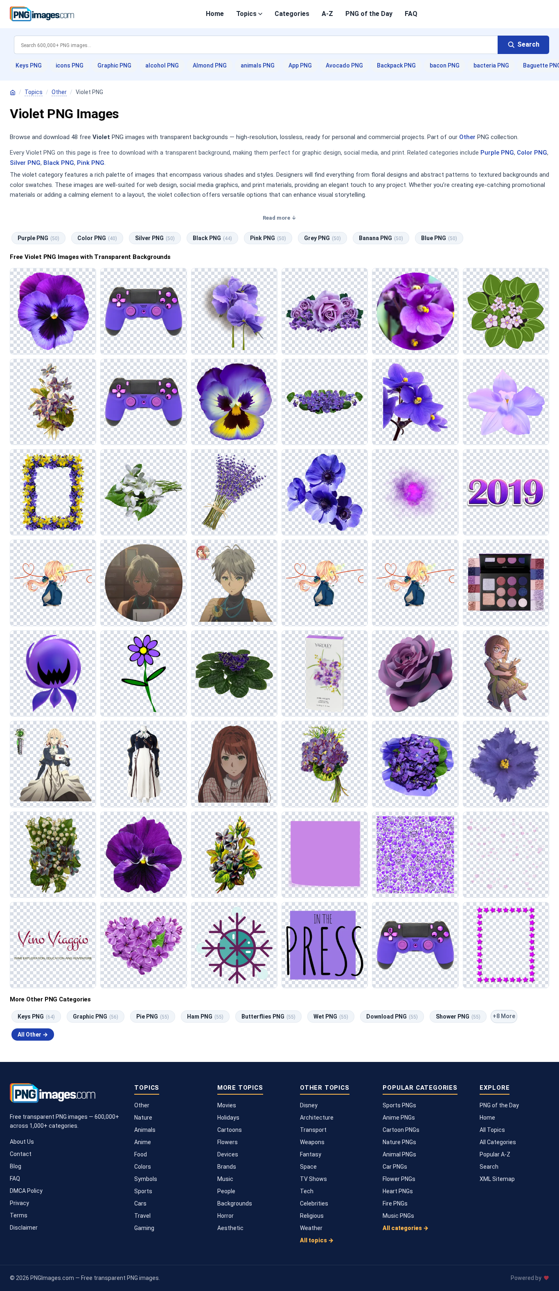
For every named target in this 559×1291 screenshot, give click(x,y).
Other (59, 92)
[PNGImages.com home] (42, 14)
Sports (143, 1191)
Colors (142, 1166)
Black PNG (58, 162)
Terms (18, 1215)
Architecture (317, 1117)
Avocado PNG (344, 65)
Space (308, 1166)
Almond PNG (210, 65)
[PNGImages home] (13, 92)
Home (215, 14)
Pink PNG (90, 162)
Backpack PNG (396, 65)
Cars (140, 1203)
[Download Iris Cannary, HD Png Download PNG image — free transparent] (234, 583)
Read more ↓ (279, 218)
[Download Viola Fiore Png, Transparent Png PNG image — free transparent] (143, 855)
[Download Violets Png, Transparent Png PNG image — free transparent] (53, 855)
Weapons (312, 1142)
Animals (145, 1130)
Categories (292, 14)
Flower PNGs (399, 1179)
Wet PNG (330, 1016)
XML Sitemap (497, 1179)
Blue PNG (439, 238)
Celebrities (314, 1203)
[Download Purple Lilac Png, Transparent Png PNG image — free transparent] (143, 945)
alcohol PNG (162, 65)
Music (225, 1179)
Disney (309, 1105)
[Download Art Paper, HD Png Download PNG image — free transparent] (325, 855)
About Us (22, 1141)
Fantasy (310, 1154)
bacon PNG (445, 65)
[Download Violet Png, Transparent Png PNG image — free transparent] (143, 311)
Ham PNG (205, 1016)
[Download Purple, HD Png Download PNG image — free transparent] (506, 492)
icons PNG (69, 65)
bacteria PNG (491, 65)
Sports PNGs (399, 1105)
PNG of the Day (368, 14)
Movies (226, 1105)
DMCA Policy (26, 1191)
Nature (143, 1117)
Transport (313, 1130)
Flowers (227, 1142)
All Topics (492, 1130)
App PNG (300, 65)
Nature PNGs (399, 1142)
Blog (15, 1166)
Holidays (228, 1117)
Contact (21, 1154)
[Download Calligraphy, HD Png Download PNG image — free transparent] (53, 945)
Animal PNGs (399, 1154)
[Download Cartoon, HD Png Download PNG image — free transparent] (53, 583)
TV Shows (313, 1179)
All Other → (33, 1034)
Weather (311, 1228)
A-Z (327, 14)
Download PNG (392, 1016)
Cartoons (229, 1130)
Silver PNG (25, 162)
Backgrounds (234, 1203)
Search (489, 1166)
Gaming (144, 1228)
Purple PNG (497, 152)
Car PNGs (395, 1166)
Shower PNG (458, 1016)
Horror (225, 1215)
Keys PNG (29, 65)
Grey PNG (322, 238)
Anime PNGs (399, 1117)
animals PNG (258, 65)
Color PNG (532, 152)
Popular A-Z (495, 1154)
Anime (142, 1142)
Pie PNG (152, 1016)
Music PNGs (398, 1215)
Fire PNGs (395, 1203)
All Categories (498, 1142)
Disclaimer (24, 1227)
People (226, 1191)
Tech (306, 1191)
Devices (227, 1154)
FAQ (411, 14)
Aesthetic (230, 1228)
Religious (312, 1215)
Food (140, 1154)
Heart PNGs (398, 1191)
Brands (226, 1166)
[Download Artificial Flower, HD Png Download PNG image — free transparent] (506, 764)
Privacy (19, 1203)
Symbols (145, 1179)
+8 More (504, 1016)
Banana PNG (381, 238)
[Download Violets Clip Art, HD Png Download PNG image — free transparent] (506, 402)
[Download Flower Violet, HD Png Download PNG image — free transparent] (234, 311)
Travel (142, 1215)
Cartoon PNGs (401, 1130)
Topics (246, 14)
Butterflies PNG (268, 1016)
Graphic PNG (114, 65)
